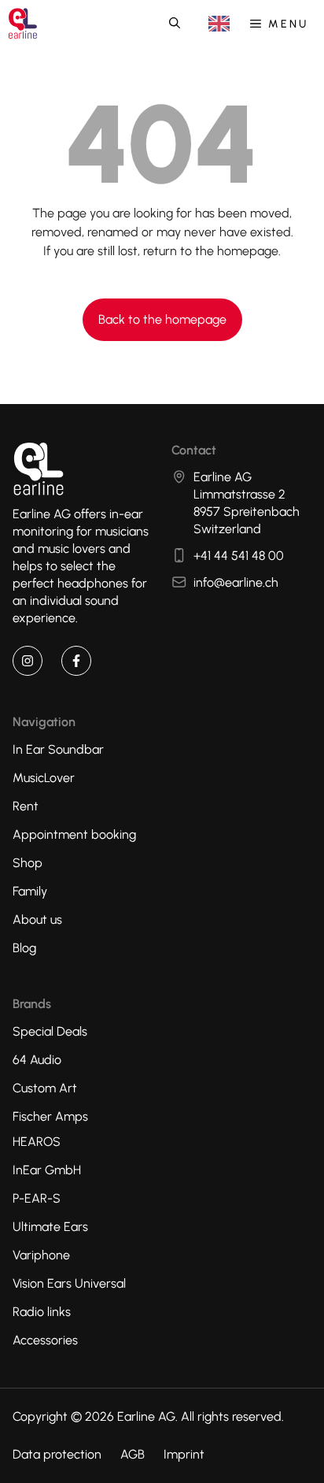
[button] (174, 23)
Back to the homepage (162, 319)
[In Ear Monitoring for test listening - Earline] (23, 23)
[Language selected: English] (219, 24)
